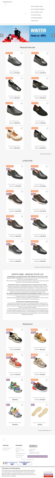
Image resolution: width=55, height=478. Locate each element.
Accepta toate (48, 474)
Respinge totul (48, 476)
